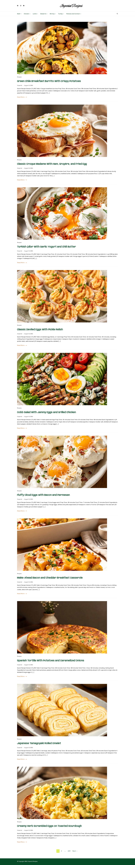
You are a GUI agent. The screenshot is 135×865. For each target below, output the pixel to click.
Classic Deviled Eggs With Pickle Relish (40, 329)
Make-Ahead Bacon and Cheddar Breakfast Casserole (50, 578)
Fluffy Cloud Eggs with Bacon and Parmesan (43, 495)
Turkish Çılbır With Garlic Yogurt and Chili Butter (46, 247)
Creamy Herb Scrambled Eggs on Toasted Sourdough (49, 826)
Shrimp (52, 14)
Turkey (60, 14)
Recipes (19, 77)
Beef (18, 14)
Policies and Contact (73, 14)
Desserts (43, 14)
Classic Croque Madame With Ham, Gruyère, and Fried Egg (52, 164)
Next (74, 851)
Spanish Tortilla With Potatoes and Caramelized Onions (50, 660)
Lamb (35, 14)
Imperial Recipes (71, 5)
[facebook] (23, 6)
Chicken (26, 14)
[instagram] (20, 6)
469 (69, 851)
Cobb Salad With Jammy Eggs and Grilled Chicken (46, 412)
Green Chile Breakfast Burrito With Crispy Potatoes (49, 81)
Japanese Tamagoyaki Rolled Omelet (39, 743)
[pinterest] (17, 6)
